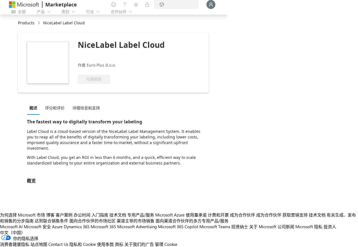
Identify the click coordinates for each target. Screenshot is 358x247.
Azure (57, 226)
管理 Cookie (166, 244)
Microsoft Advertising (137, 226)
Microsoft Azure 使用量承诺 (181, 215)
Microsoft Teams (214, 226)
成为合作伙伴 (242, 215)
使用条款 (105, 244)
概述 (33, 107)
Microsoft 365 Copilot (178, 226)
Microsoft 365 (103, 226)
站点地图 (38, 244)
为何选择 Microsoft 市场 (22, 215)
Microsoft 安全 (37, 226)
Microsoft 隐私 (308, 226)
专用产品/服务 (140, 215)
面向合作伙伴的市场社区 (92, 221)
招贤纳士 (239, 226)
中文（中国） (12, 232)
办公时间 (82, 215)
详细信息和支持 (86, 107)
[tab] (35, 108)
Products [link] (26, 22)
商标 (119, 244)
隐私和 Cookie (82, 244)
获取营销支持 (295, 215)
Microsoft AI (11, 226)
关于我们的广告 (139, 244)
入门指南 (99, 215)
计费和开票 (218, 215)
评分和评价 (55, 107)
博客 (50, 215)
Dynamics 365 (77, 226)
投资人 (330, 226)
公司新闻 (285, 226)
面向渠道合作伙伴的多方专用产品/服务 (192, 221)
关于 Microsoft (262, 226)
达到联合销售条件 (51, 221)
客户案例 (64, 215)
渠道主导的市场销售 (135, 221)
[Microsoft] (24, 4)
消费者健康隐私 (14, 244)
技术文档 (117, 215)
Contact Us (58, 244)
